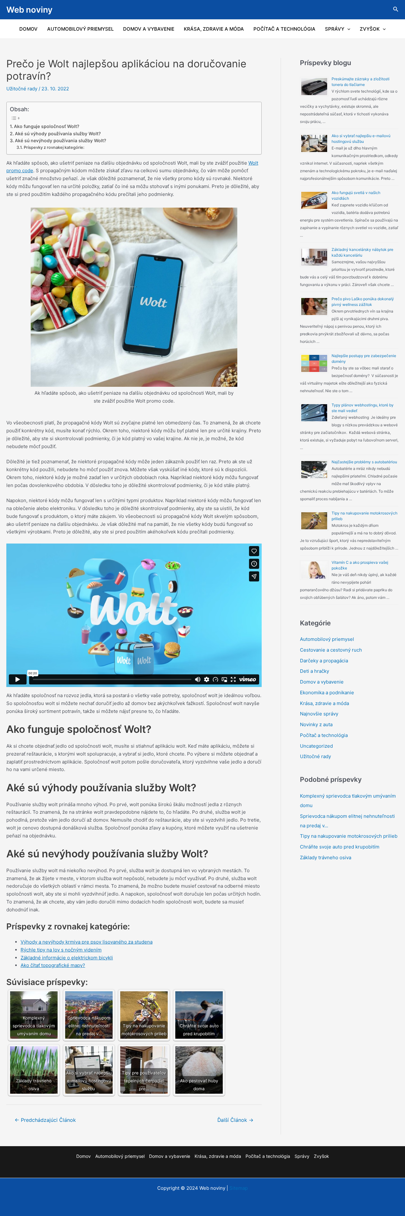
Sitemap (238, 1188)
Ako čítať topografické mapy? (53, 965)
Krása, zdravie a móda (214, 29)
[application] (347, 29)
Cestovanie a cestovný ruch (331, 650)
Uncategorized (316, 746)
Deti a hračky (314, 671)
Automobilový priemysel (80, 29)
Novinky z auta (316, 724)
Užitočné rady (21, 89)
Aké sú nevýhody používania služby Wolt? (60, 140)
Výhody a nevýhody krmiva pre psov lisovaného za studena (87, 942)
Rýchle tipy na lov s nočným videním (61, 950)
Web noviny (29, 10)
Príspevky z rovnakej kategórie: (54, 147)
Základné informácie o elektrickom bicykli (67, 958)
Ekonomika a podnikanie (327, 693)
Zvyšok (370, 29)
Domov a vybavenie (148, 29)
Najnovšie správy (319, 714)
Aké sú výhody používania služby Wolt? (58, 133)
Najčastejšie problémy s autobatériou (364, 461)
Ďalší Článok (235, 1120)
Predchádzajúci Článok (45, 1120)
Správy (334, 29)
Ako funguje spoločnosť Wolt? (46, 126)
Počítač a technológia (284, 29)
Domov (28, 29)
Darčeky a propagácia (324, 661)
